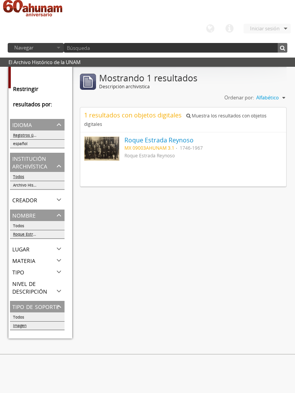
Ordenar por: (239, 97)
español (20, 143)
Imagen (20, 325)
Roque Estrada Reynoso (34, 234)
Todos (18, 176)
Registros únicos (28, 135)
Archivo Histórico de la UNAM (39, 185)
